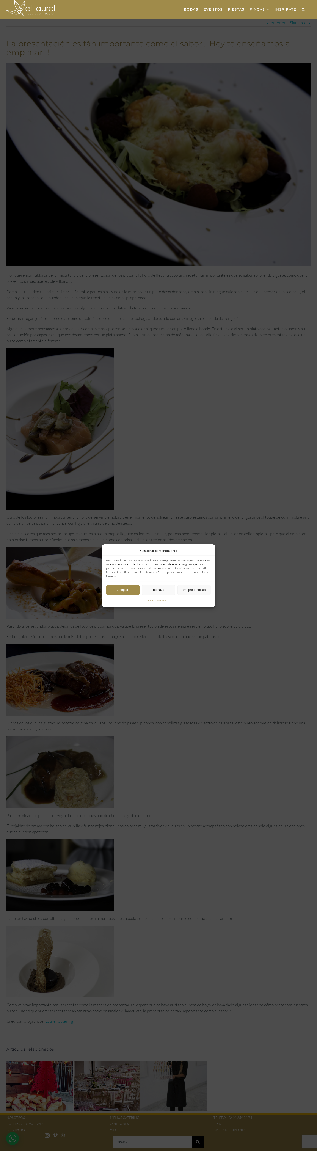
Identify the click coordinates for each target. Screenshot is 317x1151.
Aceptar (122, 590)
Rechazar (158, 590)
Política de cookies (156, 600)
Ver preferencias (194, 590)
